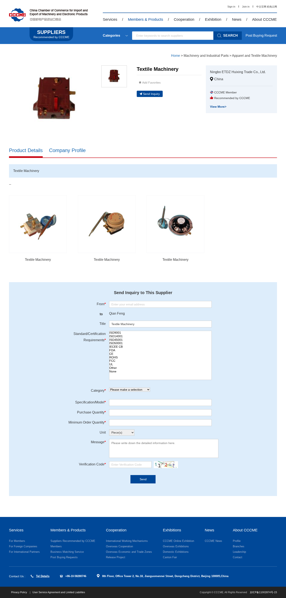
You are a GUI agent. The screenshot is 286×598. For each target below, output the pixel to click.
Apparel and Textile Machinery (254, 55)
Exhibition (213, 19)
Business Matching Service (67, 551)
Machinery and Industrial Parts (206, 55)
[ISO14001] (160, 336)
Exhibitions (172, 530)
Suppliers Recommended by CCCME (72, 540)
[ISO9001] (160, 333)
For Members (17, 540)
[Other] (160, 368)
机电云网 (272, 6)
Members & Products (145, 19)
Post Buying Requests (64, 557)
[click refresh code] (165, 464)
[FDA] (160, 350)
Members (56, 546)
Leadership (239, 551)
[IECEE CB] (160, 347)
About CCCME (264, 19)
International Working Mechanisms (127, 540)
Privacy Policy (19, 592)
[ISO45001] (160, 340)
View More (218, 106)
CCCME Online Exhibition (178, 540)
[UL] (160, 364)
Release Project (115, 557)
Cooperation (184, 19)
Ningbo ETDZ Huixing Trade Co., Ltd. (238, 72)
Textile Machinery (38, 259)
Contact (237, 557)
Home (175, 55)
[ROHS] (160, 357)
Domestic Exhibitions (176, 551)
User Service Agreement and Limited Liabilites (58, 592)
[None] (160, 371)
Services (110, 19)
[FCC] (160, 361)
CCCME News (213, 540)
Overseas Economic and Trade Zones (129, 551)
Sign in (231, 6)
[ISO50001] (160, 343)
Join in (246, 6)
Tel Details (42, 576)
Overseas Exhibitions (176, 546)
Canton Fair (170, 557)
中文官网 (261, 6)
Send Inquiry (151, 94)
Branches (238, 546)
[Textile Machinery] (38, 224)
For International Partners (24, 551)
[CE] (160, 354)
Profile (237, 540)
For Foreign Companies (23, 546)
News (236, 19)
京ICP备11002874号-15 (263, 592)
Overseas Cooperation (119, 546)
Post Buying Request (261, 35)
